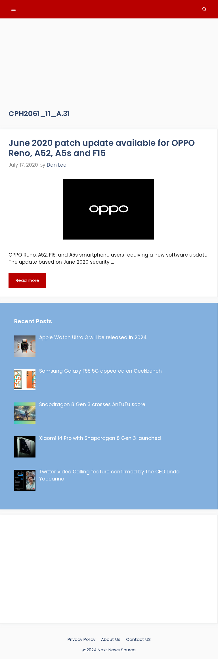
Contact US (138, 639)
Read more (27, 280)
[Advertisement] (109, 58)
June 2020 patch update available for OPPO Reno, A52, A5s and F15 (102, 148)
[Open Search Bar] (204, 9)
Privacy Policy (81, 639)
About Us (110, 639)
